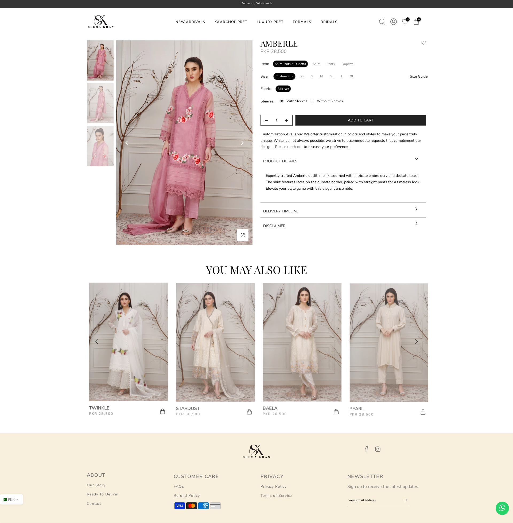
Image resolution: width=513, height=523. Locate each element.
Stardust (185, 407)
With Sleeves (296, 101)
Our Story (96, 485)
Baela (268, 407)
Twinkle (97, 407)
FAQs (179, 486)
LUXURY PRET (270, 22)
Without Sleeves (330, 101)
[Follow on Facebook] (367, 449)
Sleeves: (267, 101)
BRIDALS (329, 22)
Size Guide (419, 76)
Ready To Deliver (102, 494)
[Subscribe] (403, 500)
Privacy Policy (274, 486)
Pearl (354, 407)
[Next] (242, 143)
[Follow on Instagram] (378, 449)
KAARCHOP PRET (231, 22)
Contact (94, 503)
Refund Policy (187, 495)
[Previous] (127, 143)
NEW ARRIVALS (190, 22)
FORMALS (302, 22)
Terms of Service (276, 495)
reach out (295, 146)
